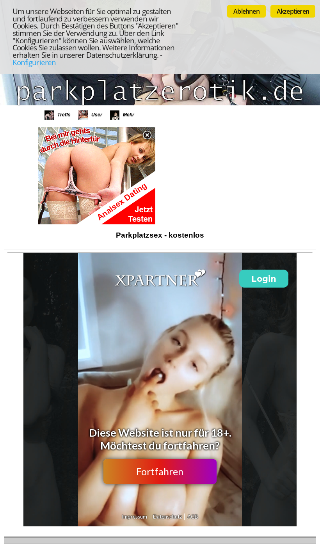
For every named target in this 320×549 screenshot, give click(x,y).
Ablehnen (246, 11)
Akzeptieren (293, 11)
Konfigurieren (34, 62)
